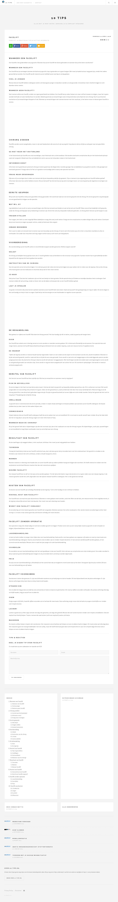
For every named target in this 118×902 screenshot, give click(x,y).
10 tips (8, 2)
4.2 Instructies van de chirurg (18, 734)
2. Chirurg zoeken (14, 711)
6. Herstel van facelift (15, 748)
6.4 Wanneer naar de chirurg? (18, 757)
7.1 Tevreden (14, 762)
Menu (115, 2)
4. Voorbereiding (14, 729)
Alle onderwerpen (70, 807)
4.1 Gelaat (13, 732)
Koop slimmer (18, 830)
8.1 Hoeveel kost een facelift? (19, 772)
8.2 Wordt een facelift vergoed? (19, 774)
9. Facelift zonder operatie (17, 777)
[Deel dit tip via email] (41, 46)
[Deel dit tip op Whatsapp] (11, 46)
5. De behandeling (14, 741)
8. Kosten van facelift (15, 769)
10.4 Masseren (14, 795)
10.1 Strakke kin (15, 788)
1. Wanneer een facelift (16, 701)
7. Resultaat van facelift (16, 760)
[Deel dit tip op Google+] (24, 46)
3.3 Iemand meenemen (17, 727)
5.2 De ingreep (14, 746)
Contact (38, 2)
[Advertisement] (59, 122)
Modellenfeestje (20, 838)
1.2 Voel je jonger (15, 706)
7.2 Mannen (14, 765)
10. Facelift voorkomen (16, 786)
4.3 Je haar (13, 736)
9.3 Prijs (13, 783)
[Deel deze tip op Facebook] (16, 46)
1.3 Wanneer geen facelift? (18, 708)
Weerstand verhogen (21, 821)
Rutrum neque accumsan (72, 698)
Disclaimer (18, 890)
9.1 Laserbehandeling (16, 779)
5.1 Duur (13, 743)
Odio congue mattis (14, 807)
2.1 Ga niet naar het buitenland (19, 713)
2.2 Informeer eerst (16, 715)
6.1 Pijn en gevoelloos (16, 751)
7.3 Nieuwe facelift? (16, 767)
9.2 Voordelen (14, 781)
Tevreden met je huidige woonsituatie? (30, 855)
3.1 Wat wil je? (14, 722)
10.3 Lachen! (14, 793)
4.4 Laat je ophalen (16, 739)
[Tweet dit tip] (33, 46)
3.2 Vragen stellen (15, 725)
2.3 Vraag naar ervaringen (17, 717)
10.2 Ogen (13, 791)
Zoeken (109, 2)
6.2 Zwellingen (14, 753)
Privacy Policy (8, 890)
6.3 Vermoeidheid (15, 755)
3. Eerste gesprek (14, 720)
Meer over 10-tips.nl (14, 878)
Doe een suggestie (24, 2)
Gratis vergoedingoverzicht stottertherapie (33, 846)
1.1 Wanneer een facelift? (17, 704)
